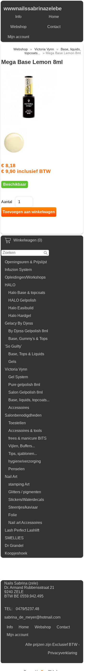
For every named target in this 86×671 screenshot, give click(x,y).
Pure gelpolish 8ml (24, 385)
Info (18, 17)
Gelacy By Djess (19, 323)
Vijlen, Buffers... (21, 446)
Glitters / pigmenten (24, 492)
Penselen (16, 469)
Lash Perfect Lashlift (22, 530)
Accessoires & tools (25, 431)
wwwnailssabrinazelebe (33, 8)
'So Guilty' (13, 346)
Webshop (18, 27)
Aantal (6, 202)
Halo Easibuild (20, 308)
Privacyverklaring (62, 653)
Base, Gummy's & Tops (28, 339)
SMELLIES (14, 538)
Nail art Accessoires (25, 523)
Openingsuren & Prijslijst (26, 262)
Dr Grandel (14, 546)
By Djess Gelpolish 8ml (28, 331)
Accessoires (18, 408)
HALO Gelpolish (22, 300)
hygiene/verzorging (24, 461)
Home (54, 17)
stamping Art (18, 484)
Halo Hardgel (19, 316)
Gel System (18, 377)
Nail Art (11, 477)
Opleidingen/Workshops (25, 277)
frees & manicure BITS (27, 438)
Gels (12, 362)
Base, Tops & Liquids (26, 354)
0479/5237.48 (27, 609)
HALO (10, 285)
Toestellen (17, 423)
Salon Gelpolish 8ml (25, 392)
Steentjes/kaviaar (23, 507)
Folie (12, 515)
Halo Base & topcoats (26, 293)
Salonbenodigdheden (23, 415)
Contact (53, 27)
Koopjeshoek (16, 553)
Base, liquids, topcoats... (28, 400)
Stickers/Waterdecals (26, 500)
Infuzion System (18, 270)
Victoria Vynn (16, 369)
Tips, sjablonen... (22, 454)
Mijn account (18, 37)
